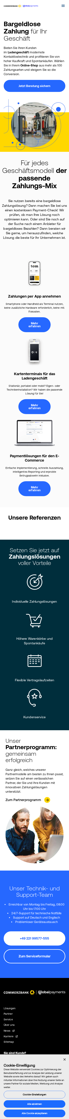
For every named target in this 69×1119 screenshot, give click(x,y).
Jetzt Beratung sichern (34, 86)
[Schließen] (65, 1059)
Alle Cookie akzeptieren (34, 1113)
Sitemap (9, 1041)
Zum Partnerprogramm (23, 800)
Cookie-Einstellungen (34, 1094)
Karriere (8, 1036)
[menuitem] (55, 6)
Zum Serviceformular (35, 956)
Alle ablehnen (34, 1104)
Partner (8, 1013)
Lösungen (9, 1008)
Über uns (9, 1024)
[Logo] (21, 6)
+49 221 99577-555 (34, 938)
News (7, 1030)
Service (8, 1019)
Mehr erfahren (35, 325)
